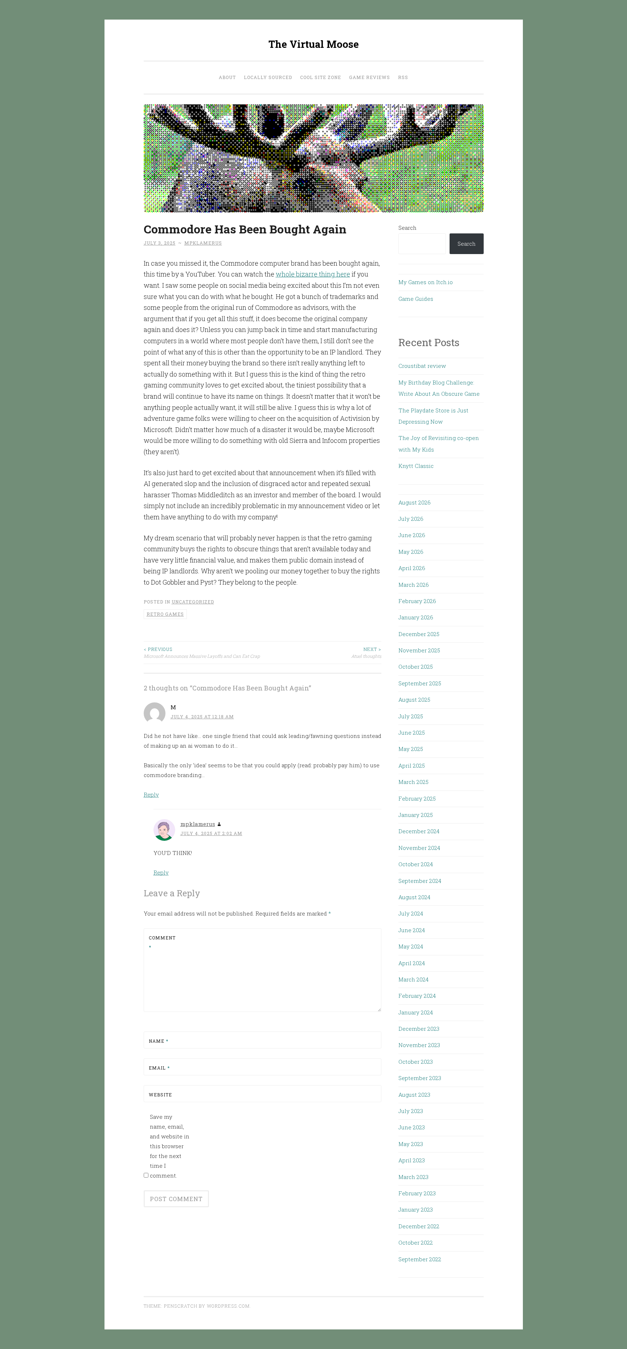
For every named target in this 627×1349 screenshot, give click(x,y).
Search (407, 227)
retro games (165, 614)
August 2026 (414, 502)
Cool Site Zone (320, 77)
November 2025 (419, 650)
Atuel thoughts (366, 652)
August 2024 (414, 897)
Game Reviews (369, 77)
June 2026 (411, 535)
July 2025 (410, 716)
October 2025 (415, 666)
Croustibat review (422, 365)
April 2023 (411, 1160)
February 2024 (417, 995)
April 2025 (411, 765)
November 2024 (419, 847)
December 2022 (418, 1226)
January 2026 (415, 617)
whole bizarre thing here (313, 274)
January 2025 (415, 814)
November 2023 (419, 1045)
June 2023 (411, 1127)
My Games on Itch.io (425, 282)
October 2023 (415, 1061)
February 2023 (417, 1193)
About (227, 77)
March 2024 (413, 979)
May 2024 (410, 946)
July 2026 (410, 518)
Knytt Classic (416, 465)
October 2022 (415, 1242)
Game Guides (415, 298)
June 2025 (411, 732)
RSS (403, 77)
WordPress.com (228, 1306)
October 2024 (415, 864)
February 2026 (417, 601)
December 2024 (418, 831)
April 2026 (411, 568)
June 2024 (411, 930)
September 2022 (419, 1259)
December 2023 (418, 1028)
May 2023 (410, 1143)
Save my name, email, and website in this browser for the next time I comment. (169, 1146)
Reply (151, 794)
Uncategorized (193, 602)
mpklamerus (203, 243)
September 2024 (419, 880)
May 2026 (410, 551)
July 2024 (410, 913)
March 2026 (413, 584)
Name (158, 1041)
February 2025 (417, 798)
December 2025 (418, 634)
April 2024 (411, 963)
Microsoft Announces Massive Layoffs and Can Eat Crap (202, 652)
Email (159, 1068)
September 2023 (419, 1078)
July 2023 (410, 1111)
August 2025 (414, 699)
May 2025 (410, 748)
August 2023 (414, 1094)
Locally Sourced (268, 77)
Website (160, 1094)
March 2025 (413, 781)
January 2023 (415, 1209)
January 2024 (415, 1012)
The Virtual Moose (314, 44)
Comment (162, 942)
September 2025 (419, 683)
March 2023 (413, 1176)
